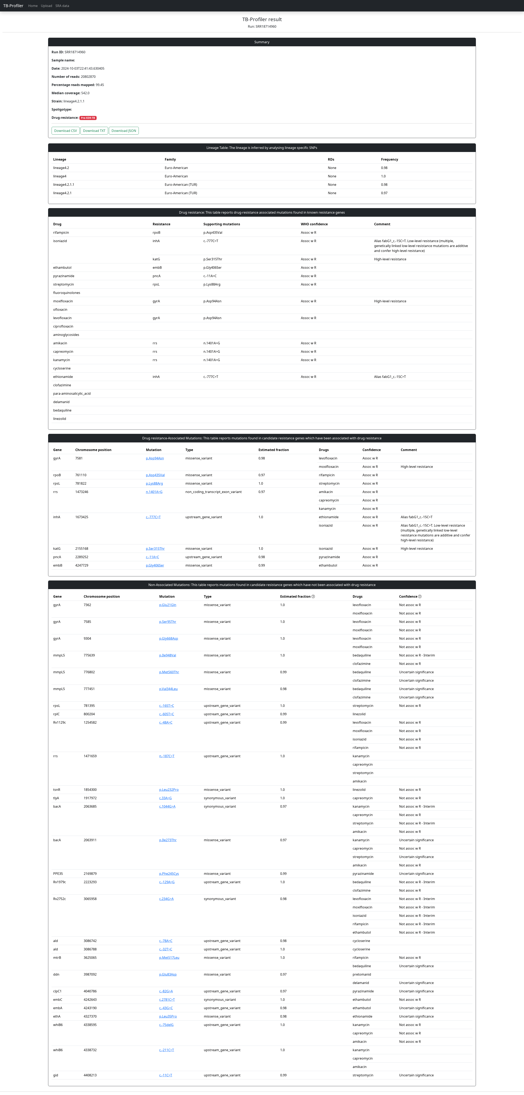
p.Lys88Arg (154, 483)
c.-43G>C (166, 1008)
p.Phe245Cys (169, 873)
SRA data (62, 5)
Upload (46, 5)
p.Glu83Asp (168, 974)
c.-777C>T (153, 517)
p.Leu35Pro (168, 1016)
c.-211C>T (166, 1050)
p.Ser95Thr (167, 621)
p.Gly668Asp (168, 638)
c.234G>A (166, 899)
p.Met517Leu (169, 957)
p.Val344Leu (168, 689)
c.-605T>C (166, 714)
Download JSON (124, 130)
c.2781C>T (167, 999)
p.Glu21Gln (167, 605)
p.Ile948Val (167, 655)
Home (33, 5)
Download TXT (94, 130)
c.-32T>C (165, 949)
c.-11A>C (152, 557)
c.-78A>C (165, 941)
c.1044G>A (167, 806)
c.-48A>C (165, 722)
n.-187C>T (166, 756)
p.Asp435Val (155, 475)
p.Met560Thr (169, 672)
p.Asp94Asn (155, 458)
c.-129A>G (167, 882)
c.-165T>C (166, 705)
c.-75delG (166, 1024)
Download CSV (65, 130)
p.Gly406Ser (155, 565)
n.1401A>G (154, 492)
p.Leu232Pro (169, 789)
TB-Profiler (13, 5)
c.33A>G (165, 798)
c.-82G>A (166, 991)
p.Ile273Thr (168, 840)
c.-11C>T (165, 1075)
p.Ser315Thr (155, 548)
